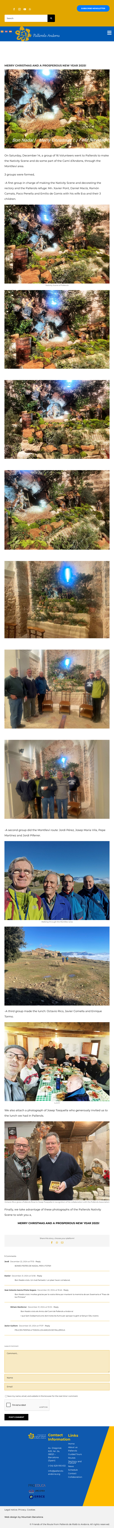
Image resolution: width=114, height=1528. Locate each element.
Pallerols (72, 1450)
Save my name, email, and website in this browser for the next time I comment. (42, 1396)
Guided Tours (75, 1454)
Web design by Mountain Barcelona (23, 1517)
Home (71, 1443)
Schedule (73, 1470)
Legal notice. (11, 1509)
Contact (72, 1473)
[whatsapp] (30, 9)
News (71, 1466)
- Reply (37, 1261)
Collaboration (75, 1477)
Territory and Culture (74, 1462)
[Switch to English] (6, 31)
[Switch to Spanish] (10, 31)
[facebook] (14, 9)
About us (72, 1447)
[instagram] (19, 9)
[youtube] (25, 9)
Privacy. (22, 1509)
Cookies (31, 1509)
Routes (71, 1457)
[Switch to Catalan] (2, 31)
